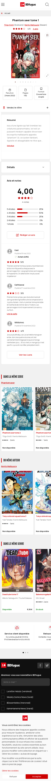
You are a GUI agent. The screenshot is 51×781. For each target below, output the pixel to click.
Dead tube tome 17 (10, 594)
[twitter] (47, 665)
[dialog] (25, 747)
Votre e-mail (9, 682)
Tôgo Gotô (9, 25)
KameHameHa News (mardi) (20, 708)
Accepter (36, 776)
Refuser (13, 776)
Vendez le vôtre (14, 107)
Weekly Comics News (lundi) (20, 697)
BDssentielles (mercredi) (18, 702)
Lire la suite (12, 313)
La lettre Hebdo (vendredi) (19, 691)
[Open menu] (3, 4)
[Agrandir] (47, 75)
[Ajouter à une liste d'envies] (47, 35)
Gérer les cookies (10, 770)
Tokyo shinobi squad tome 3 (14, 516)
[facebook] (40, 665)
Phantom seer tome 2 (11, 433)
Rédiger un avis (27, 235)
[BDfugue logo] (28, 4)
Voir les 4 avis (25, 354)
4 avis (35, 28)
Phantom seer (8, 382)
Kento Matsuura (32, 25)
